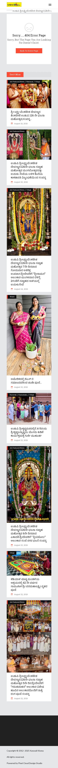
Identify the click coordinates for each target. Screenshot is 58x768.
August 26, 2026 (21, 123)
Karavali (13, 395)
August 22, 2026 (21, 594)
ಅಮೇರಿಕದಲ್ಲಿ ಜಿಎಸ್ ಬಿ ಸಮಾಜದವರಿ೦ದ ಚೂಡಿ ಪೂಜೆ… (26, 380)
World (12, 297)
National (29, 82)
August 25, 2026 (21, 182)
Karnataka (23, 395)
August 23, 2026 (21, 387)
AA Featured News (17, 82)
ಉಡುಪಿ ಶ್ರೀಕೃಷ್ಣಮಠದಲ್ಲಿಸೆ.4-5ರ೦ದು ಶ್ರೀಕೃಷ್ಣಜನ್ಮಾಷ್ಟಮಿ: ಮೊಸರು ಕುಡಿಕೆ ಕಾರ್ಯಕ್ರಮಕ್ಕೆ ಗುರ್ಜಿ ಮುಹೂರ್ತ (29, 432)
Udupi (37, 82)
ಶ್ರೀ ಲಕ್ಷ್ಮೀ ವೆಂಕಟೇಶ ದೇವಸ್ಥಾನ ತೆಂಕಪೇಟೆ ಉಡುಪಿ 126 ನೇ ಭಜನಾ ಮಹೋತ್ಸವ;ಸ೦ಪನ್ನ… (28, 115)
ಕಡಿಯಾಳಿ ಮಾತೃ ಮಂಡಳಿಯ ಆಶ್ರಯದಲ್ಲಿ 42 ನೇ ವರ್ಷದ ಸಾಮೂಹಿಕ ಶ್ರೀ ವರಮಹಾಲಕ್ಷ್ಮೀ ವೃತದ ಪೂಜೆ (29, 584)
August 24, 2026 (21, 289)
